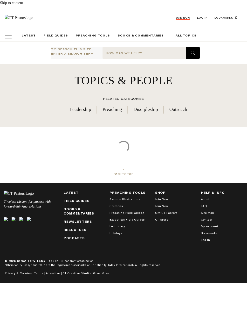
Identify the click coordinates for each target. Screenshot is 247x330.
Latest (29, 35)
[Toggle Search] (193, 53)
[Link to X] (6, 219)
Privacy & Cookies (18, 273)
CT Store (161, 219)
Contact (207, 219)
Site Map (207, 213)
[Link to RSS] (29, 219)
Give (96, 273)
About (205, 199)
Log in (202, 17)
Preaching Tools (93, 35)
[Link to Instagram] (21, 219)
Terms (38, 273)
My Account (209, 226)
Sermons (116, 206)
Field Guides (55, 35)
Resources (75, 230)
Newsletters (78, 221)
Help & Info (213, 192)
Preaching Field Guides (127, 213)
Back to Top (123, 174)
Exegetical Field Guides (127, 219)
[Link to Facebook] (13, 219)
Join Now (183, 17)
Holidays (116, 233)
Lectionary (117, 226)
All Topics (186, 35)
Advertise (53, 273)
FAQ (204, 206)
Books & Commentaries (141, 35)
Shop (160, 192)
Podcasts (74, 238)
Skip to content (11, 3)
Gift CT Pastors (166, 213)
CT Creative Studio (76, 273)
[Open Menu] (8, 36)
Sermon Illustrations (125, 199)
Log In (205, 240)
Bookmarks (209, 233)
